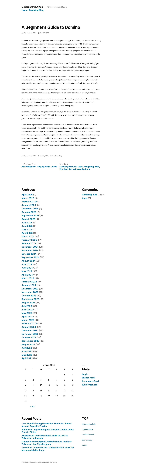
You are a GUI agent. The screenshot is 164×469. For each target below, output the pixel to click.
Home (24, 10)
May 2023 (27, 313)
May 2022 (27, 355)
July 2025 (27, 222)
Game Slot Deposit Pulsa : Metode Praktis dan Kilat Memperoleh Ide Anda (48, 448)
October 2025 (29, 212)
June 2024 (27, 267)
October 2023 (29, 295)
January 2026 (29, 205)
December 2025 (30, 208)
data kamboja (87, 440)
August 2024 (28, 261)
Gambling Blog (36, 10)
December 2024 (30, 247)
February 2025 (29, 240)
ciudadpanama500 (30, 33)
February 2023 (29, 323)
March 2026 (28, 198)
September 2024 (30, 257)
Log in (85, 374)
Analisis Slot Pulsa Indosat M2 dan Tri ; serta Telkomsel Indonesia (45, 436)
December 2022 (30, 330)
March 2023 (28, 320)
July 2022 (27, 348)
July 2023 (27, 306)
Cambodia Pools (88, 434)
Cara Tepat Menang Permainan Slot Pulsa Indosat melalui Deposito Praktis (47, 424)
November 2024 (30, 250)
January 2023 (29, 327)
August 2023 (28, 302)
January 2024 (29, 285)
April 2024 (27, 274)
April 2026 (27, 194)
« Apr (32, 406)
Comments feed (90, 381)
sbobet (84, 445)
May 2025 (27, 229)
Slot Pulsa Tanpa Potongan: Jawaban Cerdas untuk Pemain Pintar (48, 430)
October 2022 (29, 337)
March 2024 (28, 278)
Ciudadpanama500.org (32, 7)
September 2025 (30, 215)
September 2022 (30, 341)
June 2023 (27, 309)
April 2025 (27, 233)
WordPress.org (89, 384)
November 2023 (30, 292)
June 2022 (27, 351)
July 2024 (27, 264)
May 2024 (27, 271)
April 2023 (27, 316)
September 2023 (30, 299)
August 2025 (28, 219)
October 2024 (29, 254)
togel (84, 198)
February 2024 (29, 281)
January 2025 (29, 243)
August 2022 (28, 344)
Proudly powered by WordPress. (47, 462)
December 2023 (30, 288)
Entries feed (88, 377)
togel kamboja (87, 429)
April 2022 (27, 358)
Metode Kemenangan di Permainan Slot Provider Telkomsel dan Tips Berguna (46, 442)
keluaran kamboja (88, 424)
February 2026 (29, 201)
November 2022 (30, 334)
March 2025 (28, 236)
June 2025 (27, 226)
